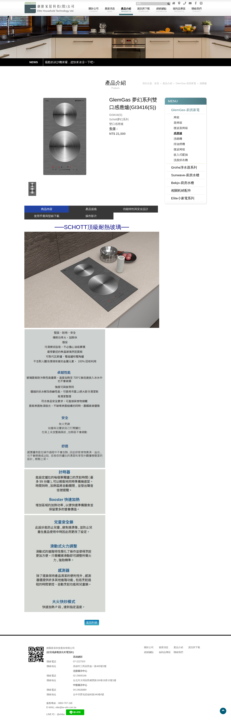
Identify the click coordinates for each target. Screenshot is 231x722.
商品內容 (46, 209)
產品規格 (91, 209)
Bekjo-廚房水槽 (182, 183)
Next (226, 37)
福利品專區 (179, 9)
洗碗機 (178, 138)
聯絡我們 (197, 9)
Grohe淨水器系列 (184, 167)
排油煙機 (179, 144)
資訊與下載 (143, 9)
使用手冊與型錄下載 (46, 216)
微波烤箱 (179, 149)
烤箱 (176, 117)
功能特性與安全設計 (135, 209)
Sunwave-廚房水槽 (185, 175)
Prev (4, 37)
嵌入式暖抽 (181, 154)
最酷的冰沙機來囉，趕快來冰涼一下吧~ (70, 62)
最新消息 (110, 9)
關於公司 (94, 9)
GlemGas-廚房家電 (186, 83)
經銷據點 (161, 9)
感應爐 (203, 83)
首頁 (156, 83)
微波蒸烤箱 (181, 128)
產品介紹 (126, 9)
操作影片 (91, 216)
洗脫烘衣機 (181, 160)
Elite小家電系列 (182, 198)
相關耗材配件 (181, 190)
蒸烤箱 (178, 122)
